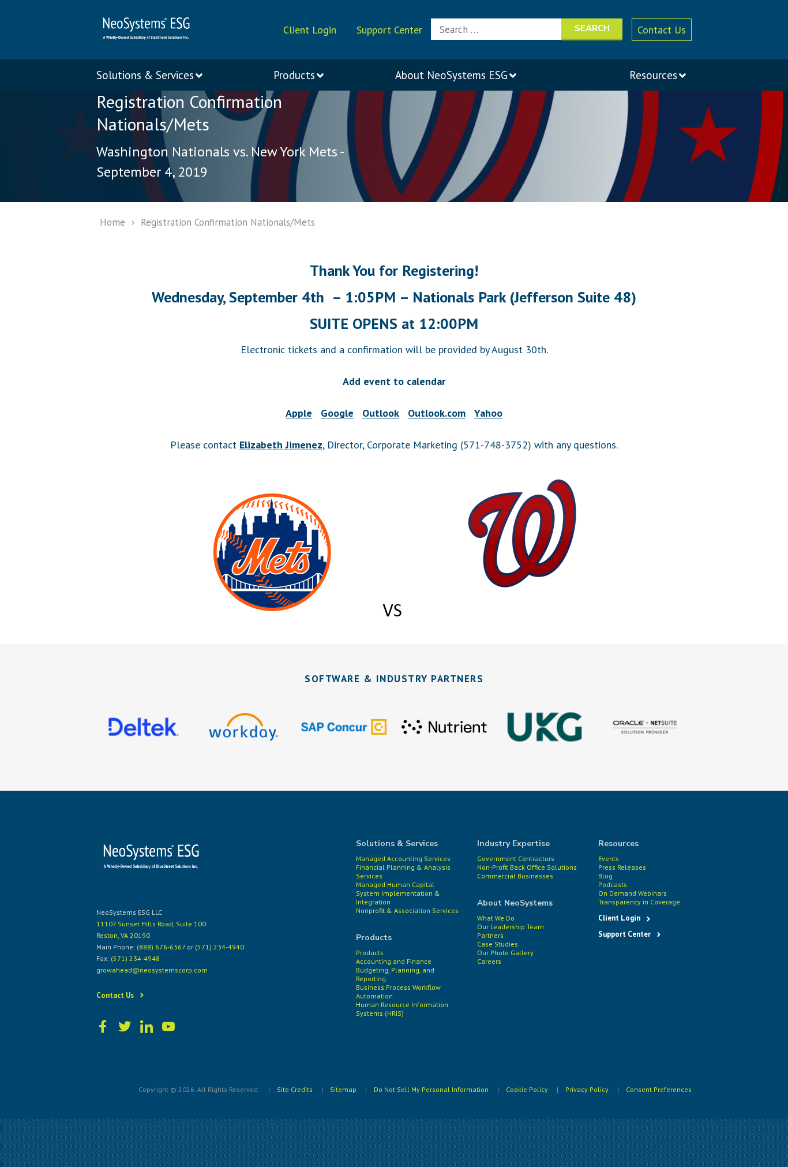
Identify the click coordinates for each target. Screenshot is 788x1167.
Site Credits (295, 1089)
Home (112, 222)
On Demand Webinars (632, 893)
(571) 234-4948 (135, 958)
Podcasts (612, 884)
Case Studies (497, 944)
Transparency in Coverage (639, 901)
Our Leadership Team (510, 926)
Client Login (309, 29)
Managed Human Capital (395, 884)
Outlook (380, 413)
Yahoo (488, 413)
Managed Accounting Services (403, 858)
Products (370, 952)
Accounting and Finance (393, 961)
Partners (490, 935)
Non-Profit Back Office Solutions (527, 867)
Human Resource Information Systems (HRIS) (402, 1009)
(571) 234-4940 (219, 946)
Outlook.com (437, 413)
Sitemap (343, 1089)
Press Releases (622, 867)
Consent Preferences (659, 1089)
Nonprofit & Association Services (407, 910)
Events (608, 858)
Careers (489, 961)
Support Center (389, 29)
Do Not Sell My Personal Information (431, 1089)
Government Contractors (515, 858)
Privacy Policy (587, 1089)
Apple (299, 413)
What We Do (496, 918)
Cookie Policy (527, 1089)
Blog (605, 875)
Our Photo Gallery (505, 952)
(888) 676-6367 (161, 946)
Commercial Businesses (515, 875)
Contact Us (661, 29)
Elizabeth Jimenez (280, 444)
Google (337, 413)
